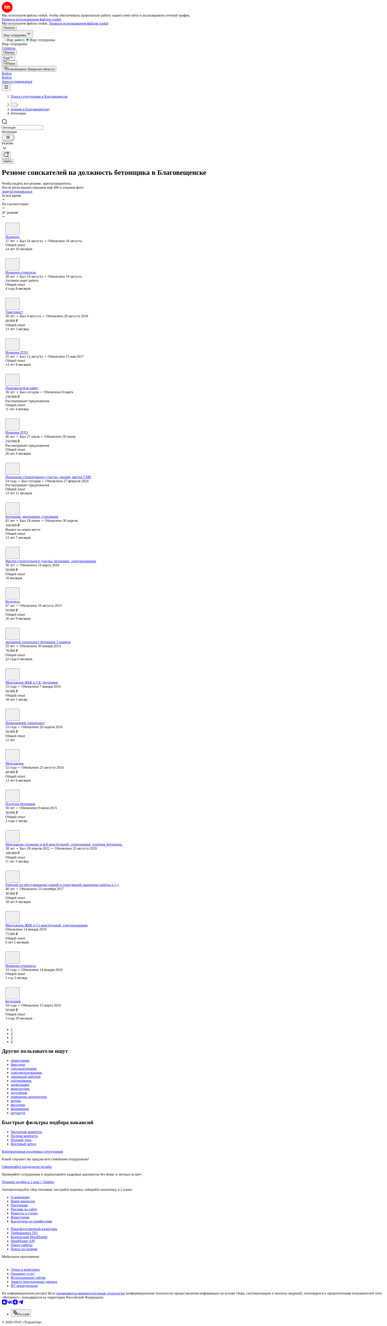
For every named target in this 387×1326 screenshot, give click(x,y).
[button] (7, 73)
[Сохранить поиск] (6, 155)
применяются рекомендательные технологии (90, 1293)
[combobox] (22, 127)
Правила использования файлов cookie (78, 23)
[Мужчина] (12, 229)
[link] (9, 63)
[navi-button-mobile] (6, 87)
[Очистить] (8, 137)
